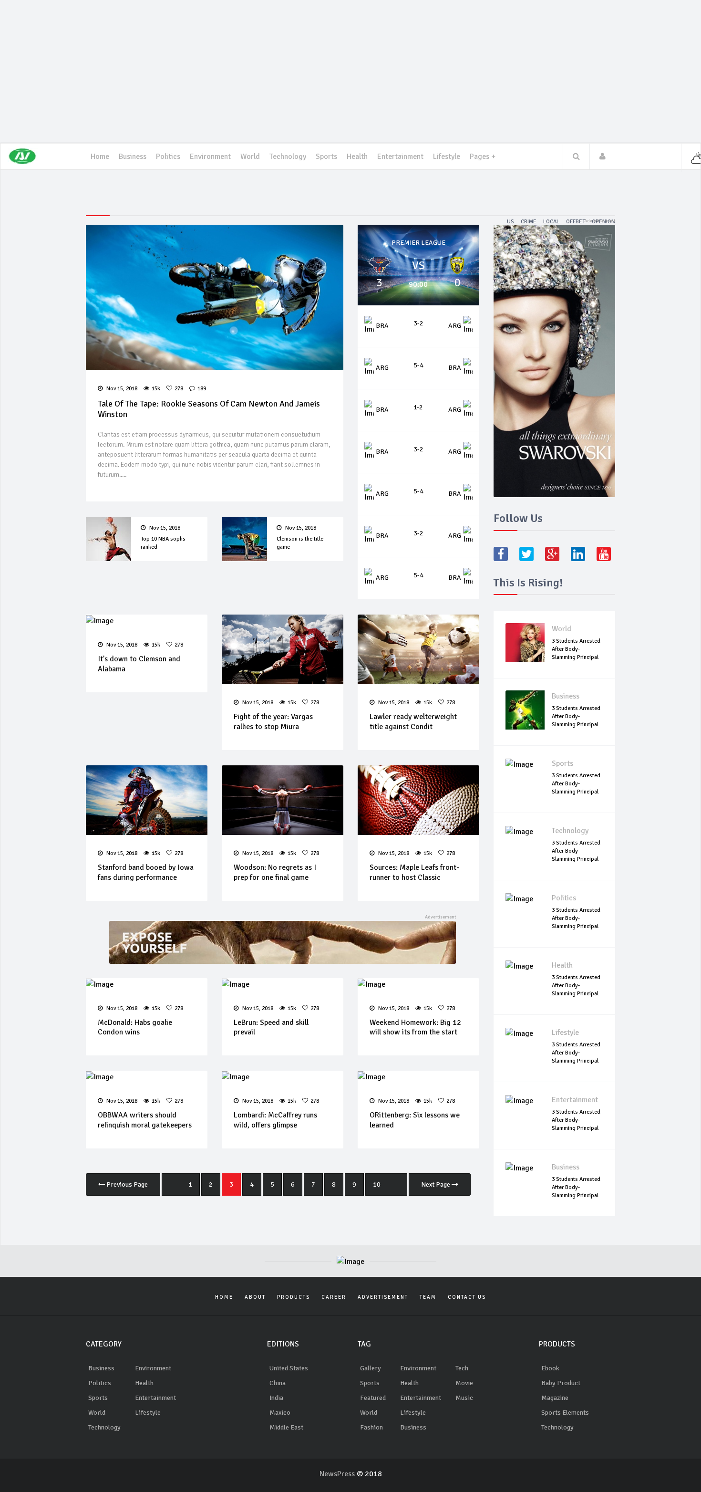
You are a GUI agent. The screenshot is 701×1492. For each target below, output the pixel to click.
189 (201, 388)
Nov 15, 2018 (121, 388)
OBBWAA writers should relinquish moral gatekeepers (145, 1120)
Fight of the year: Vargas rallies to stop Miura (273, 721)
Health (357, 156)
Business (132, 156)
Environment (153, 1368)
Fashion (371, 1427)
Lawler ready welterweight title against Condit (413, 721)
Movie (464, 1383)
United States (288, 1368)
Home (100, 156)
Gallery (370, 1368)
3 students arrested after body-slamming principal (576, 649)
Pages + (482, 156)
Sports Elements (565, 1413)
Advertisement (383, 1297)
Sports (326, 156)
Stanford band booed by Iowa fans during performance (146, 872)
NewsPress (338, 1474)
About (255, 1297)
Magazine (554, 1398)
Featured (373, 1398)
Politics (168, 156)
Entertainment (400, 156)
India (276, 1398)
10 (377, 1184)
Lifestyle (446, 156)
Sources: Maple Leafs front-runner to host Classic (414, 872)
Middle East (286, 1427)
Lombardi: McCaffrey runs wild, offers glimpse (275, 1120)
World (561, 629)
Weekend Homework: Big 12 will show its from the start (415, 1027)
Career (333, 1297)
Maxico (279, 1413)
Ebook (550, 1368)
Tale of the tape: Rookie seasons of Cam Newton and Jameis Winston (209, 408)
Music (464, 1398)
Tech (461, 1368)
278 (179, 388)
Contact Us (467, 1297)
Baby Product (560, 1383)
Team (428, 1297)
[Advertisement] (350, 71)
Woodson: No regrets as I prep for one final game (275, 872)
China (277, 1383)
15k (156, 388)
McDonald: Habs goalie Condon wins (135, 1027)
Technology (570, 830)
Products (293, 1297)
